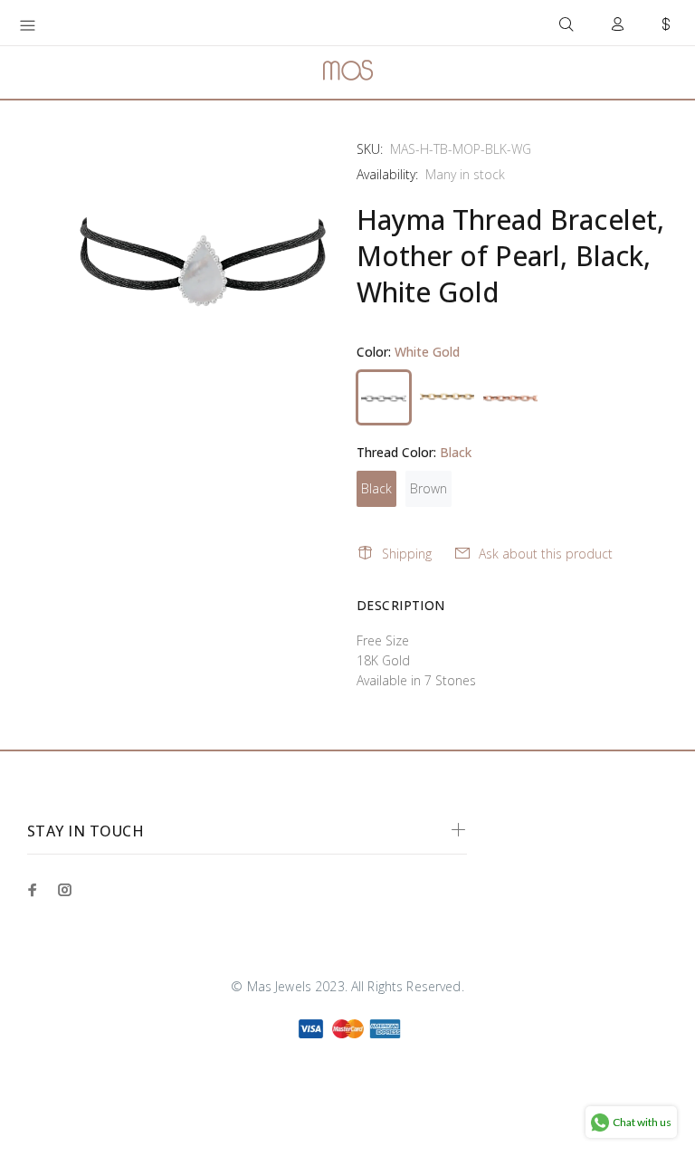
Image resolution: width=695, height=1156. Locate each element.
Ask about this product (546, 553)
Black (376, 488)
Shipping (407, 553)
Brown (428, 488)
